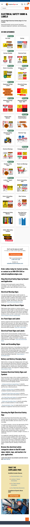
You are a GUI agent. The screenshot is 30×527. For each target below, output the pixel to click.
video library (6, 459)
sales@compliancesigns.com (15, 263)
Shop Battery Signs (6, 369)
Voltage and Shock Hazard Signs (10, 384)
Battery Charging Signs (8, 389)
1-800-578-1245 (15, 259)
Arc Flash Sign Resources (18, 488)
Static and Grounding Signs (9, 401)
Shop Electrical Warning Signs (15, 302)
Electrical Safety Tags (8, 405)
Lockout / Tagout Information (15, 479)
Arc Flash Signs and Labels (9, 397)
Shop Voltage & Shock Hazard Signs (10, 315)
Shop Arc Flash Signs (20, 327)
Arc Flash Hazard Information (15, 484)
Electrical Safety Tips (16, 476)
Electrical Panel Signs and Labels (10, 393)
